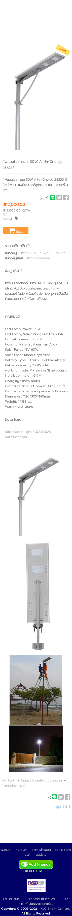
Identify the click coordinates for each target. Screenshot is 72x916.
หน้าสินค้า (8, 780)
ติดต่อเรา (41, 854)
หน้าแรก (6, 850)
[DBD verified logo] (36, 885)
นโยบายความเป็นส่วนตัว (39, 899)
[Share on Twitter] (59, 198)
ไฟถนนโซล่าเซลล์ (38, 258)
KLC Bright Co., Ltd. (55, 908)
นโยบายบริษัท (10, 899)
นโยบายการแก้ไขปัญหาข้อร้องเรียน (44, 901)
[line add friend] (36, 865)
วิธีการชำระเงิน (41, 850)
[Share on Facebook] (66, 198)
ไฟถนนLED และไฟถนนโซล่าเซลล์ (43, 253)
